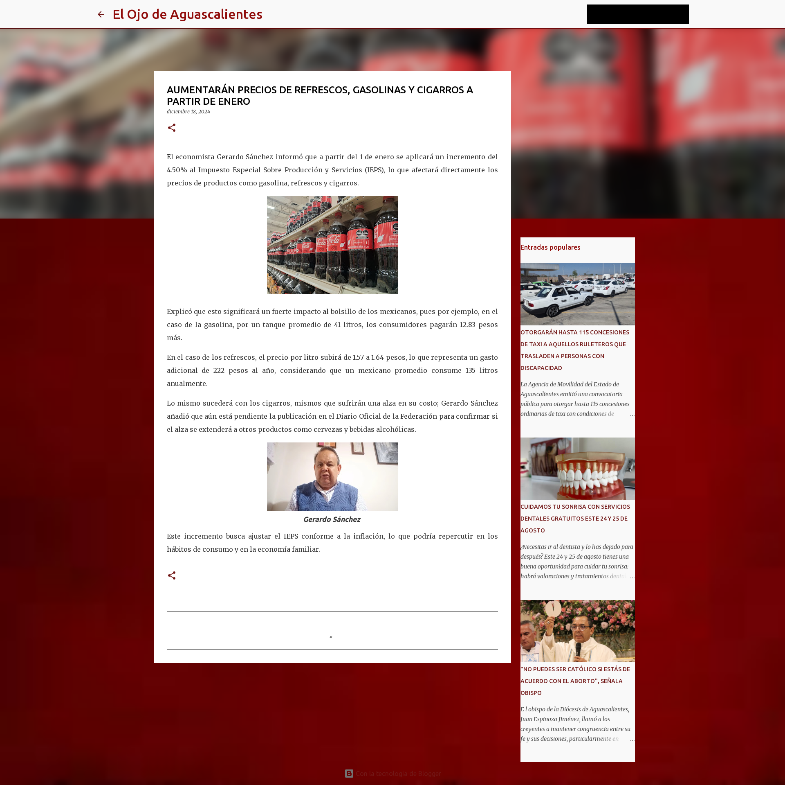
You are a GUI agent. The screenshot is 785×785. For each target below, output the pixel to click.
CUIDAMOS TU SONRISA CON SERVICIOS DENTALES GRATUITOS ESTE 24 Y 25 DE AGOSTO (575, 518)
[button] (172, 128)
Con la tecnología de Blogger (397, 773)
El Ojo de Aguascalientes (187, 14)
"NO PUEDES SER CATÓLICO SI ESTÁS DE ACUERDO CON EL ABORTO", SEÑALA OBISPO (575, 681)
